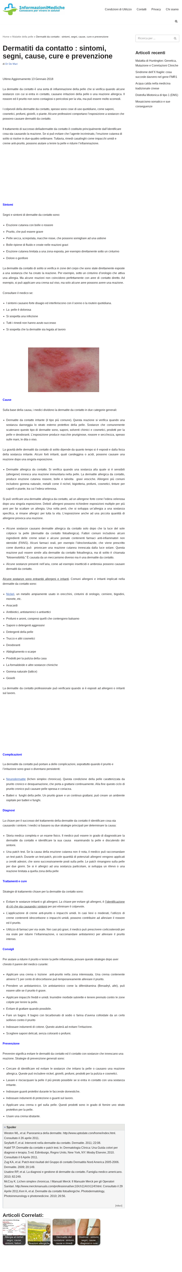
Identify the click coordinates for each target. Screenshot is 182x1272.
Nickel (10, 594)
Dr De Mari (11, 63)
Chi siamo (172, 9)
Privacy (156, 9)
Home (6, 36)
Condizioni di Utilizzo (118, 9)
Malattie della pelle (22, 36)
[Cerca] (176, 21)
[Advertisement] (64, 176)
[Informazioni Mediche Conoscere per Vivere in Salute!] (34, 9)
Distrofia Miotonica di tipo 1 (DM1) (156, 95)
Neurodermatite (16, 779)
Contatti (141, 9)
